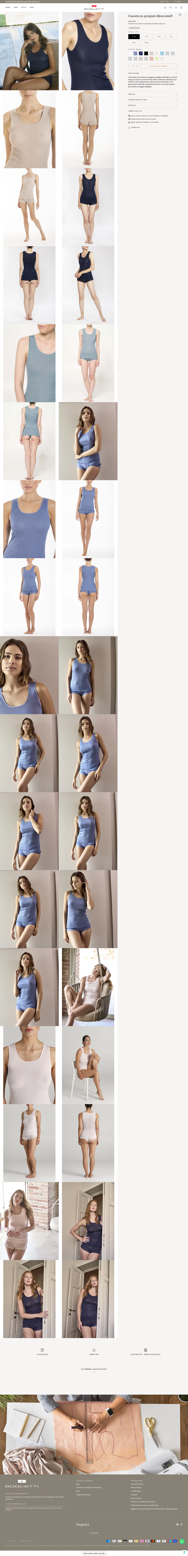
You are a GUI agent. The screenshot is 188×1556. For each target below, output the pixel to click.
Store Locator (136, 1498)
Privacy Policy (136, 1487)
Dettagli (132, 105)
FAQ (77, 1484)
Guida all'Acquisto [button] (84, 1481)
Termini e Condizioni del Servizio (88, 1487)
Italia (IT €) (164, 1)
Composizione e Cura (137, 100)
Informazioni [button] (137, 1481)
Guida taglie (134, 28)
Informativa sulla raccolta (94, 1553)
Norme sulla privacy (41, 1508)
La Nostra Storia (137, 1484)
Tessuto (131, 94)
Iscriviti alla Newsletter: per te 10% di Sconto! (22, 1)
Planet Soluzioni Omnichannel (136, 1545)
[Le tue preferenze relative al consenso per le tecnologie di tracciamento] (184, 1552)
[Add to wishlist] (180, 15)
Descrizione (133, 73)
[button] (8, 7)
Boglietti (11, 1545)
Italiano (177, 1)
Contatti (134, 1495)
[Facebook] (177, 1524)
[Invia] (63, 1503)
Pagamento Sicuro (83, 1495)
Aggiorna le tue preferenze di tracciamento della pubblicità (154, 1509)
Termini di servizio (55, 1508)
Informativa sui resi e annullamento (145, 1505)
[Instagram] (182, 1524)
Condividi (135, 127)
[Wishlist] (176, 7)
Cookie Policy (136, 1491)
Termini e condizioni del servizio (143, 1502)
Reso (78, 1491)
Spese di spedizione (145, 24)
